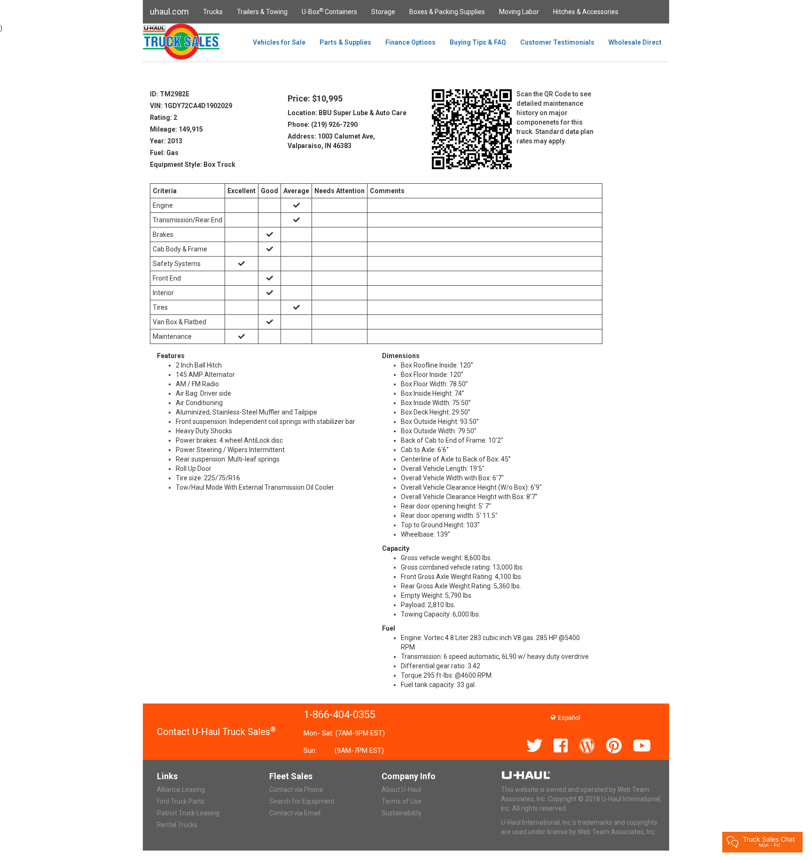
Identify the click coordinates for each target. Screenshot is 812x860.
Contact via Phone (296, 789)
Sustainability (402, 813)
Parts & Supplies (345, 42)
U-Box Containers (329, 11)
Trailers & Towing (262, 12)
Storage (383, 12)
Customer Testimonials (557, 42)
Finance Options (410, 42)
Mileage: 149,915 (176, 129)
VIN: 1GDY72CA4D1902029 (191, 105)
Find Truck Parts (180, 801)
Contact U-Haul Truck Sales (216, 731)
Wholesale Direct (635, 42)
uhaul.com (169, 11)
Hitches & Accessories (585, 12)
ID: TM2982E (169, 94)
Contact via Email (294, 813)
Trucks (213, 12)
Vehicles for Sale (279, 42)
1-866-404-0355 (339, 714)
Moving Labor (519, 12)
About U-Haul (401, 789)
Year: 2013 (166, 141)
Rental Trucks (177, 825)
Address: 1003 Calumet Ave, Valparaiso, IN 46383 (331, 141)
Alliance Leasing (181, 789)
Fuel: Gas (164, 152)
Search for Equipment (302, 801)
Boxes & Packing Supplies (447, 12)
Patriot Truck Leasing (188, 813)
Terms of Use (402, 801)
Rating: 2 (163, 117)
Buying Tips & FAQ (478, 42)
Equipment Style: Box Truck (192, 164)
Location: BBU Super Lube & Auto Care (347, 113)
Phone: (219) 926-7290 (323, 124)
